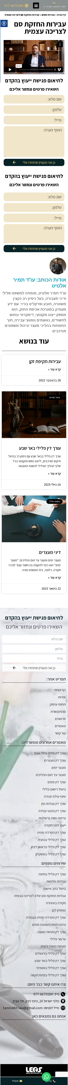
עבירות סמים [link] (48, 14)
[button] (36, 5)
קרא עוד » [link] (54, 369)
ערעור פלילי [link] (58, 939)
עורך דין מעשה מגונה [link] (52, 931)
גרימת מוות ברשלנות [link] (52, 818)
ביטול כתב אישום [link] (54, 888)
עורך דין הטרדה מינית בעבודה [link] (46, 917)
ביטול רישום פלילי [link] (54, 789)
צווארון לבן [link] (59, 910)
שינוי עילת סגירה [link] (55, 796)
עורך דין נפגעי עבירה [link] (52, 810)
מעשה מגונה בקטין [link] (53, 946)
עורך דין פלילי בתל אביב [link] (50, 753)
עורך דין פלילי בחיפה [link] (52, 874)
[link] (54, 5)
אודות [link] (62, 697)
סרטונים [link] (60, 718)
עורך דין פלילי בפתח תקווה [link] (48, 975)
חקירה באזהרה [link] (56, 903)
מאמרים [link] (60, 726)
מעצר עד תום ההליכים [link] (51, 774)
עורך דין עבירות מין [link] (53, 803)
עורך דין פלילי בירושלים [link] (50, 953)
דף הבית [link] (61, 14)
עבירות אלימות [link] (56, 881)
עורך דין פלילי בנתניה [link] (52, 839)
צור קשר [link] (60, 733)
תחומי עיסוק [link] (58, 704)
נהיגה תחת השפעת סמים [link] (49, 924)
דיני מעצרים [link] (50, 552)
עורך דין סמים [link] (57, 782)
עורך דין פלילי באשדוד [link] (51, 967)
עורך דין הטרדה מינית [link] (51, 832)
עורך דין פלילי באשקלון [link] (51, 854)
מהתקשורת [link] (58, 711)
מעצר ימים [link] (58, 767)
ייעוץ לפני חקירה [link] (55, 825)
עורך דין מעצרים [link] (55, 760)
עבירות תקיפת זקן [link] (45, 361)
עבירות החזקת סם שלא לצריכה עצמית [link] (40, 895)
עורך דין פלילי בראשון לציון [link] (48, 847)
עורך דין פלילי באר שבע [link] (40, 448)
